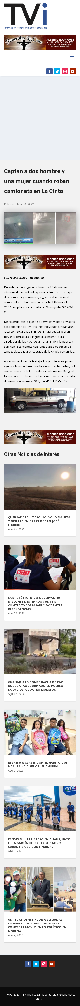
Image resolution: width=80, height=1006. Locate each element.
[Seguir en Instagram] (65, 71)
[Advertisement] (40, 118)
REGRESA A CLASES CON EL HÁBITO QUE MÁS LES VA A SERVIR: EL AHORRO (38, 764)
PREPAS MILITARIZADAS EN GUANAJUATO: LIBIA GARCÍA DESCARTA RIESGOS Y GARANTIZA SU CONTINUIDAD (39, 843)
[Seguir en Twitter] (57, 71)
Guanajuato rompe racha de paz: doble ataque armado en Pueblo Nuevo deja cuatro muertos (36, 685)
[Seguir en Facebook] (49, 71)
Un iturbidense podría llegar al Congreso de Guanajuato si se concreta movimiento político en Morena (37, 925)
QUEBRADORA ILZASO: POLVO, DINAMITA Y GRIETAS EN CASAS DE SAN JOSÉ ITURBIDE (39, 521)
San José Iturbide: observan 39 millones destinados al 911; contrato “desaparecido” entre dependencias (35, 603)
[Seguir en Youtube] (73, 71)
